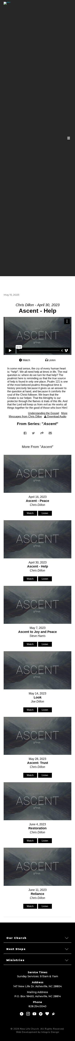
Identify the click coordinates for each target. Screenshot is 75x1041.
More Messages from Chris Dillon (38, 415)
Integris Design (50, 1032)
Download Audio (56, 416)
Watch (26, 360)
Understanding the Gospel (43, 413)
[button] (37, 938)
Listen (52, 360)
